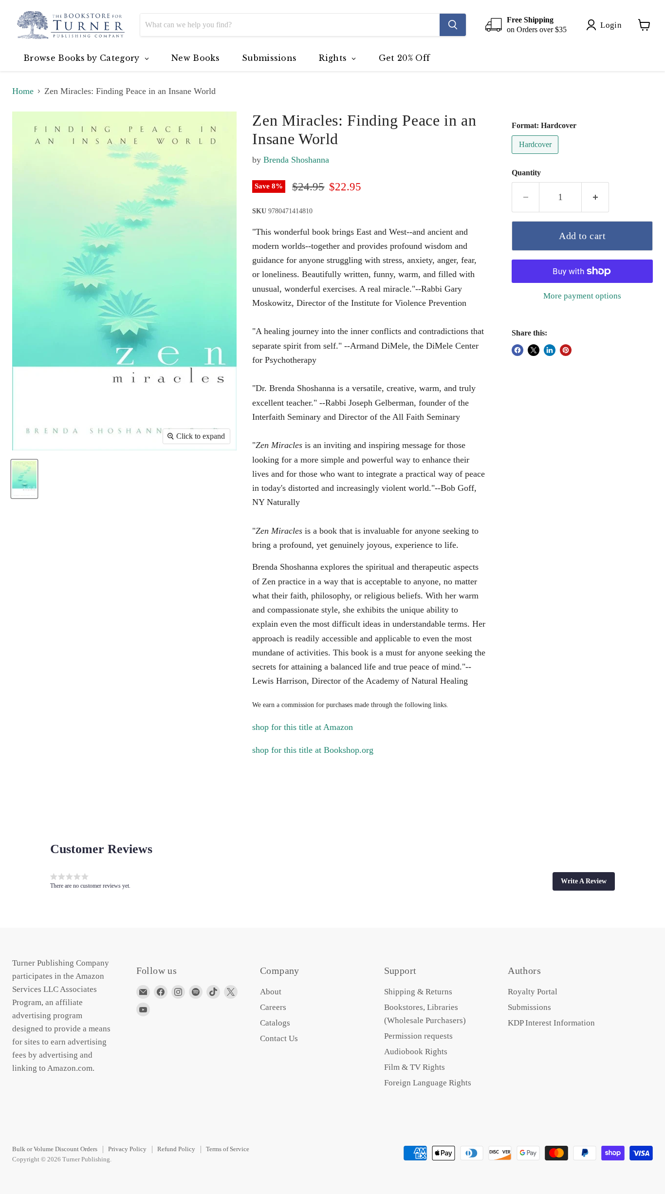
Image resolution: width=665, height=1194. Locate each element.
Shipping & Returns (418, 991)
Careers (273, 1007)
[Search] (453, 25)
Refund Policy (176, 1149)
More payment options (582, 295)
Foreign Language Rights (427, 1082)
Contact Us (279, 1038)
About (270, 991)
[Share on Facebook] (517, 350)
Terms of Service (227, 1149)
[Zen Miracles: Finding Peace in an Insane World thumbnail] (24, 479)
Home (23, 91)
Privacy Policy (127, 1149)
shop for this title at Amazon (302, 727)
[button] (584, 881)
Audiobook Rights (415, 1051)
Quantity (526, 172)
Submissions (529, 1007)
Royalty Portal (532, 991)
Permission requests (418, 1036)
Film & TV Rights (414, 1067)
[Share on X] (533, 350)
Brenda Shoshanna (296, 160)
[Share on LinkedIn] (549, 350)
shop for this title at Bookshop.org (312, 750)
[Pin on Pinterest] (566, 350)
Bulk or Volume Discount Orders (54, 1149)
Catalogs (275, 1022)
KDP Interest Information (551, 1022)
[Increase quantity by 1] (595, 197)
